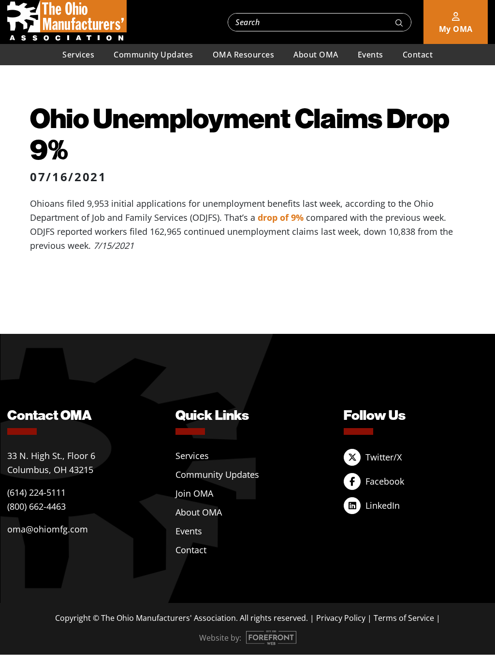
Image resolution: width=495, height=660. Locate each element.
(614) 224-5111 (36, 492)
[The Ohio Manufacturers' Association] (67, 21)
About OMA (315, 54)
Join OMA (194, 493)
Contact (418, 54)
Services (78, 54)
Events (370, 54)
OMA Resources (244, 54)
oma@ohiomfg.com (47, 529)
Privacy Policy (340, 618)
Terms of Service (404, 618)
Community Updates (153, 54)
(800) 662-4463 (36, 506)
